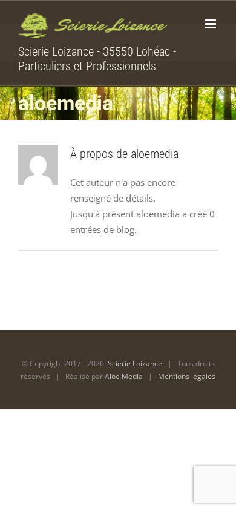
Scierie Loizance (135, 363)
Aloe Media (124, 376)
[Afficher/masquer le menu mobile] (211, 24)
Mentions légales (186, 376)
